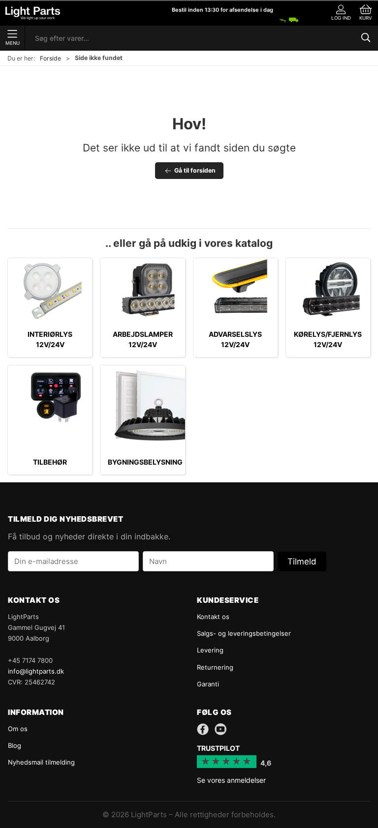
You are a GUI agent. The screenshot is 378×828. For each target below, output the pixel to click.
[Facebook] (203, 729)
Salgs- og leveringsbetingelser (244, 633)
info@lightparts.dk (36, 671)
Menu (12, 43)
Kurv (365, 18)
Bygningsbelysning (145, 462)
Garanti (208, 684)
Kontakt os (213, 617)
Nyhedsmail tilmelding (41, 762)
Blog (14, 745)
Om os (18, 729)
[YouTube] (220, 729)
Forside (50, 58)
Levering (210, 650)
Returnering (215, 667)
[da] (32, 13)
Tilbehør (50, 462)
